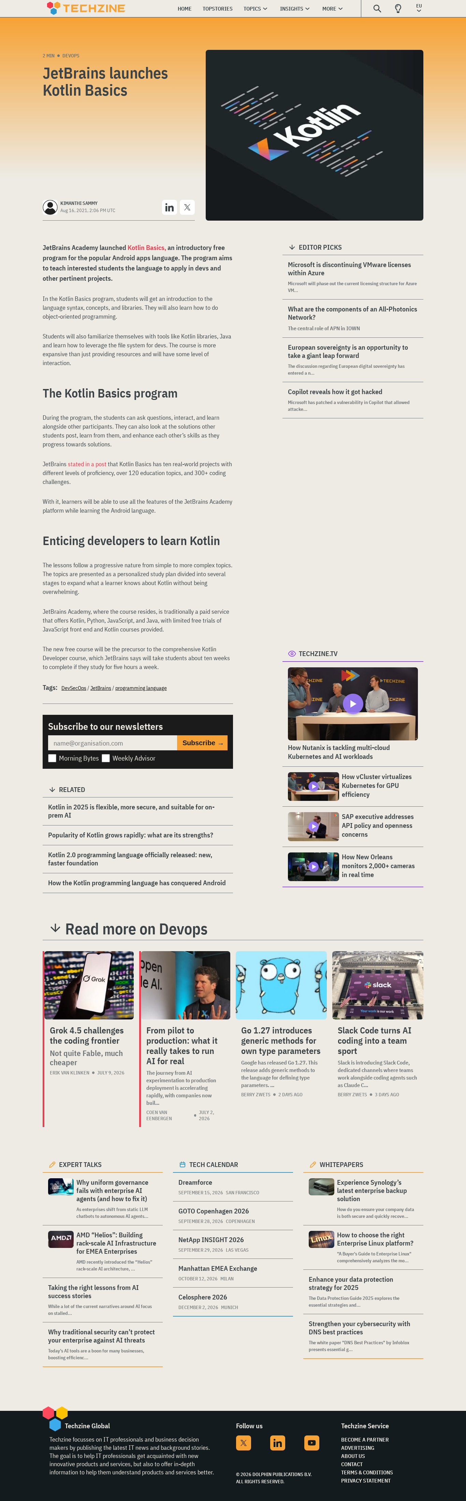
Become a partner (365, 1439)
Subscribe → (203, 743)
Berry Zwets (256, 1095)
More (329, 8)
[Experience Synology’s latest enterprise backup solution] (321, 1199)
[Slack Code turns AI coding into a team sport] (377, 985)
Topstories (218, 8)
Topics (252, 8)
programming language (141, 687)
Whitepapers (341, 1164)
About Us (353, 1456)
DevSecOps (73, 687)
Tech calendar (213, 1164)
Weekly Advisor (134, 758)
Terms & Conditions (367, 1472)
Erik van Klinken (69, 1073)
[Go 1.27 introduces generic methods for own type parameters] (281, 985)
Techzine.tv (318, 653)
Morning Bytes (79, 758)
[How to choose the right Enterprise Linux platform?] (321, 1247)
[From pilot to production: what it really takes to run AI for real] (185, 985)
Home (185, 8)
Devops (70, 56)
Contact (352, 1464)
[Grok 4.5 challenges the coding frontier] (89, 985)
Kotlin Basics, (147, 247)
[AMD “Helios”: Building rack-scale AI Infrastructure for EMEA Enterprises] (61, 1251)
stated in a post (88, 464)
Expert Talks (80, 1164)
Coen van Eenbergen (159, 1115)
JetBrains (100, 687)
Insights (291, 8)
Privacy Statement (366, 1480)
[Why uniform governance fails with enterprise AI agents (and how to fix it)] (61, 1199)
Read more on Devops (136, 928)
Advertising (357, 1447)
